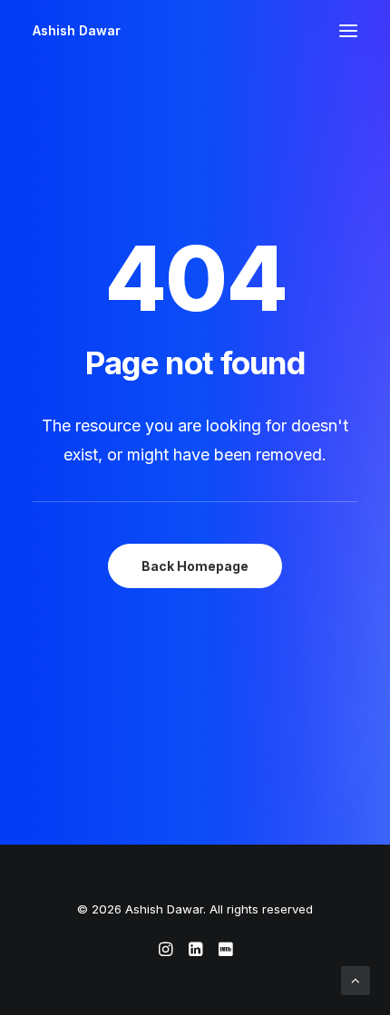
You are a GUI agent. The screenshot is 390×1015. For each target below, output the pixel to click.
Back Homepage (195, 566)
